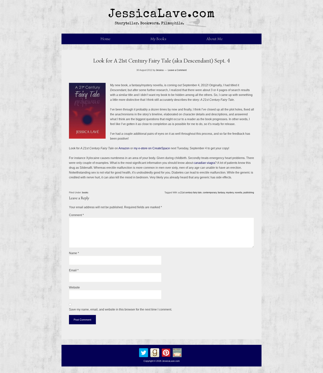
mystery (230, 192)
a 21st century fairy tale (190, 192)
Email (74, 270)
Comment (76, 215)
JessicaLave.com (171, 361)
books (85, 192)
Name (74, 253)
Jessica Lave (161, 17)
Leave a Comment (177, 70)
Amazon (124, 148)
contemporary (210, 192)
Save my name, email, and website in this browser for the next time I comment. (120, 309)
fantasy (221, 192)
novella (238, 192)
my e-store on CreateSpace (152, 148)
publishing (248, 192)
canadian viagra (204, 162)
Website (74, 287)
